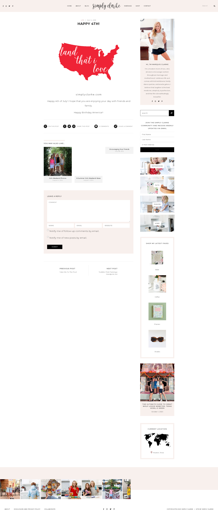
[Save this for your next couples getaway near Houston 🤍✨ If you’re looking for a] (112, 489)
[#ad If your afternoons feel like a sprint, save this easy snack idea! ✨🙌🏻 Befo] (51, 489)
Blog (87, 6)
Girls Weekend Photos (57, 178)
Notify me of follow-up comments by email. (74, 231)
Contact (147, 6)
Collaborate (49, 509)
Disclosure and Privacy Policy (27, 509)
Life (82, 20)
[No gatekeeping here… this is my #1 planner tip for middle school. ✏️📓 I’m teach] (92, 489)
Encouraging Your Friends (119, 149)
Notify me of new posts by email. (68, 238)
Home (69, 6)
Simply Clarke (106, 6)
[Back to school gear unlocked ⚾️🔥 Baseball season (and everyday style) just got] (30, 489)
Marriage (128, 6)
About (78, 6)
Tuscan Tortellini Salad (157, 404)
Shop (138, 6)
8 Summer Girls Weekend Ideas (89, 178)
